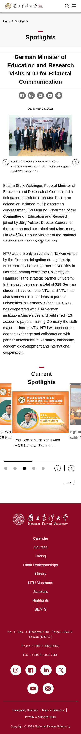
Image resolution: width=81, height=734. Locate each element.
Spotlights (21, 21)
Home (7, 21)
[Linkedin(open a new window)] (46, 670)
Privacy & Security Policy (40, 716)
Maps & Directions (53, 710)
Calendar (40, 538)
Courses (41, 547)
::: (1, 505)
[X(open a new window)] (61, 670)
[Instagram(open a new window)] (15, 670)
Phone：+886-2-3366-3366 (40, 645)
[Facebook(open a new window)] (30, 670)
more (68, 482)
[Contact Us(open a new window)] (48, 688)
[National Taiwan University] (24, 6)
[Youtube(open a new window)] (32, 688)
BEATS (40, 609)
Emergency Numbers (25, 710)
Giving (40, 556)
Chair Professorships (40, 565)
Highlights (40, 600)
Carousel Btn (5, 468)
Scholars (40, 592)
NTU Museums (40, 583)
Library (40, 574)
